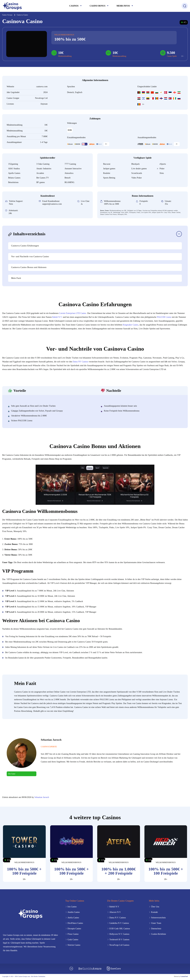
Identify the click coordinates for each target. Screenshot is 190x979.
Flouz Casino (73, 934)
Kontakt (154, 912)
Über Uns (155, 907)
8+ (143, 104)
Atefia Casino (73, 918)
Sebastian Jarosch (41, 797)
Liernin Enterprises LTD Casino (72, 313)
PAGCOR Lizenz (164, 317)
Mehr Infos (123, 6)
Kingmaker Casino (130, 325)
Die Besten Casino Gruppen (120, 901)
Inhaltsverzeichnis (29, 234)
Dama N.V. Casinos (117, 918)
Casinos (74, 6)
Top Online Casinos (74, 901)
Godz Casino (73, 939)
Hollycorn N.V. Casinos (119, 934)
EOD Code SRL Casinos (119, 928)
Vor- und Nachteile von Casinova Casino (30, 256)
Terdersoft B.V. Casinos (119, 939)
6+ (106, 144)
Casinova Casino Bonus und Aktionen (28, 267)
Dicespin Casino (74, 928)
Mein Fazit (16, 278)
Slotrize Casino (74, 945)
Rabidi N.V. (57, 317)
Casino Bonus (97, 6)
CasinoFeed (184, 976)
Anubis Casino (74, 912)
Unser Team (156, 923)
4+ (177, 144)
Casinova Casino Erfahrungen (25, 245)
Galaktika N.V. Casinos (119, 923)
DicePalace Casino (75, 923)
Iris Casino (72, 907)
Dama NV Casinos (80, 362)
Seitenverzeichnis (158, 918)
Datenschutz (156, 928)
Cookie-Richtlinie (158, 934)
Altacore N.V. (115, 912)
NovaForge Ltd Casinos (119, 945)
